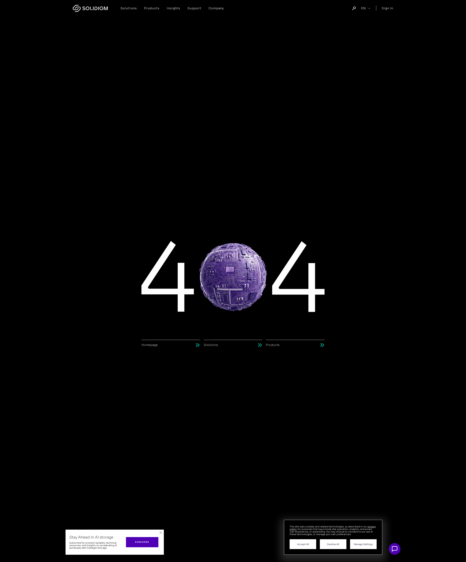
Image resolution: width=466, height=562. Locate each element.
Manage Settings (363, 544)
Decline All (333, 544)
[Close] (160, 532)
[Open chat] (394, 549)
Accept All (303, 544)
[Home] (90, 8)
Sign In (387, 8)
